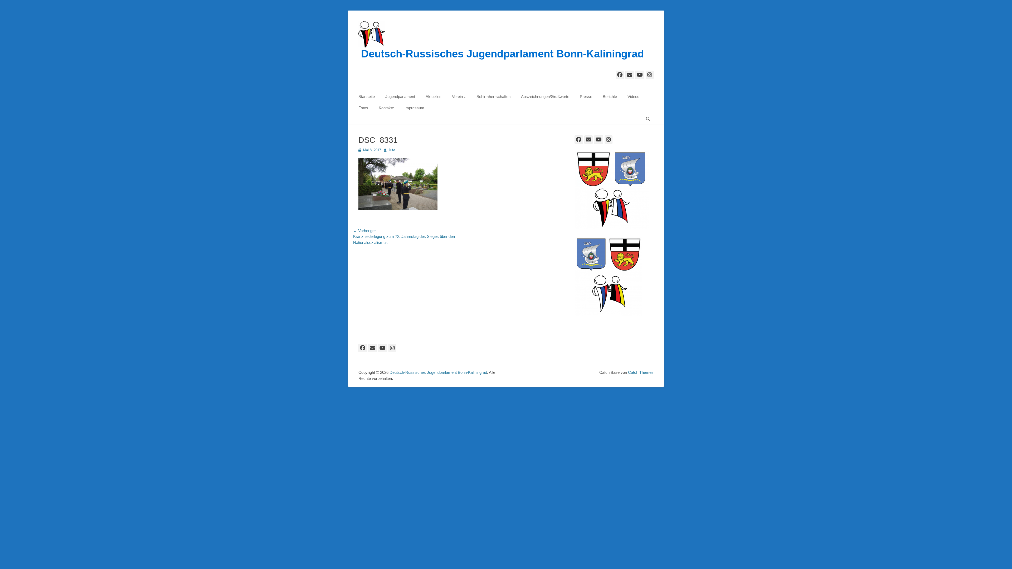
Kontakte (386, 108)
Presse (586, 96)
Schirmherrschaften (493, 96)
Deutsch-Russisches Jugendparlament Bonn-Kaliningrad (502, 54)
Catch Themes (641, 372)
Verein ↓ (459, 96)
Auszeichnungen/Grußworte (545, 96)
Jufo (391, 150)
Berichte (610, 96)
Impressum (414, 108)
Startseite (366, 96)
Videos (633, 96)
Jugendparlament (400, 96)
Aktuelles (433, 96)
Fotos (363, 108)
